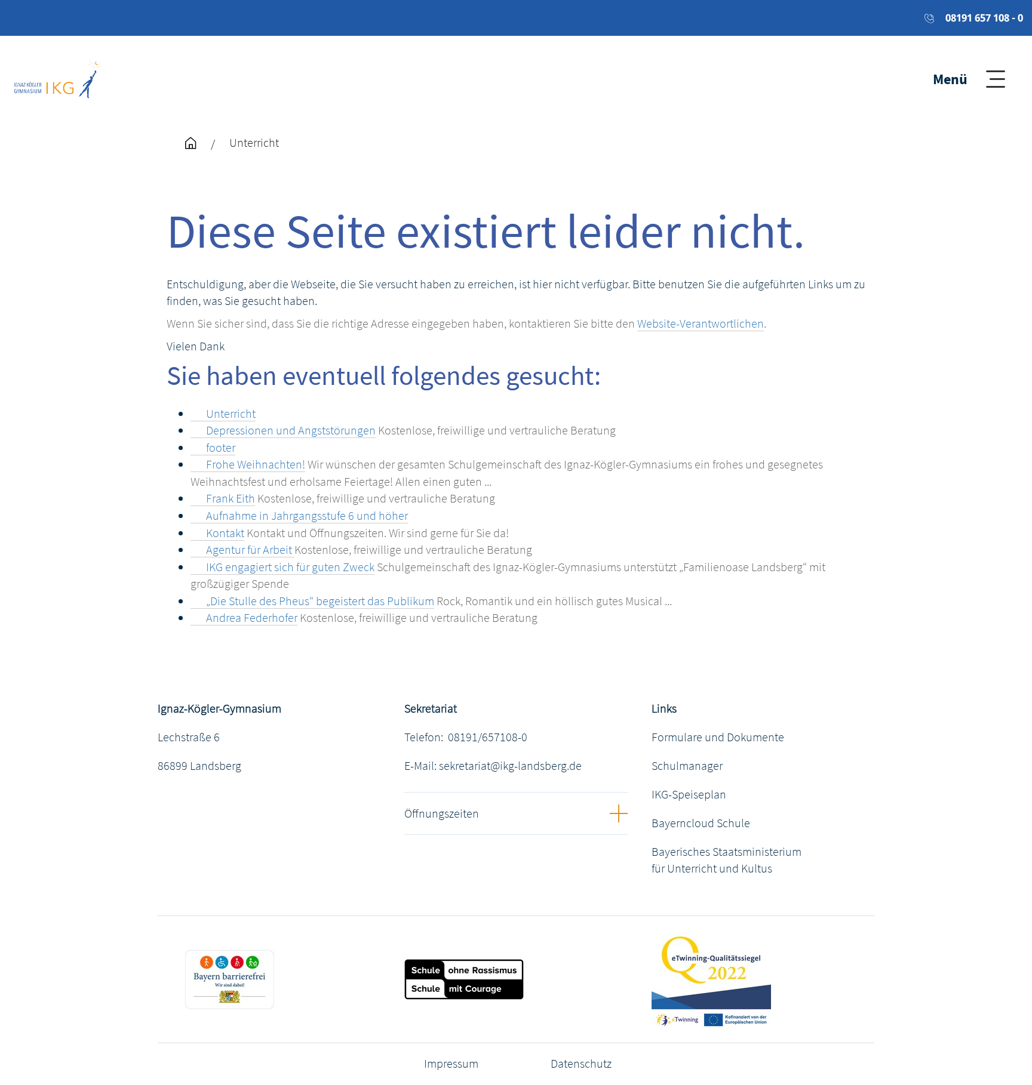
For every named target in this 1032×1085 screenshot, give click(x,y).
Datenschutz (581, 1063)
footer (220, 447)
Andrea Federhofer (251, 617)
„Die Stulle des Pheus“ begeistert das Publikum (320, 600)
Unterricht (231, 413)
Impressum (451, 1063)
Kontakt (225, 532)
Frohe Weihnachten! (255, 464)
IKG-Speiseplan (689, 794)
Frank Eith (230, 498)
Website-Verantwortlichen (700, 323)
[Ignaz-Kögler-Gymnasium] (57, 77)
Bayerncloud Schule (701, 822)
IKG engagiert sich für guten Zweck (290, 566)
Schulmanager (687, 765)
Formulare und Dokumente (718, 736)
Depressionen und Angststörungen (291, 430)
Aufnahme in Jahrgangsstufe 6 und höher (307, 515)
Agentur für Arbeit (250, 549)
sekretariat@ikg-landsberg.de (510, 765)
